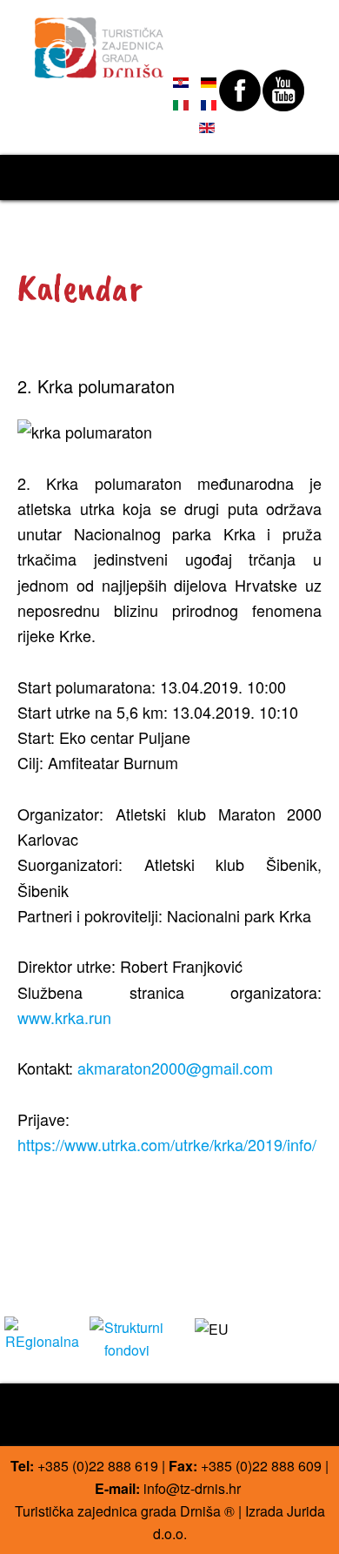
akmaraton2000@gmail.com (175, 1067)
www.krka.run (64, 1017)
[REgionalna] (42, 1333)
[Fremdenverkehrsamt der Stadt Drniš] (99, 40)
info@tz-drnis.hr (192, 1488)
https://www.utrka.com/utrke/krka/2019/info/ (166, 1144)
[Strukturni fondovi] (128, 1337)
